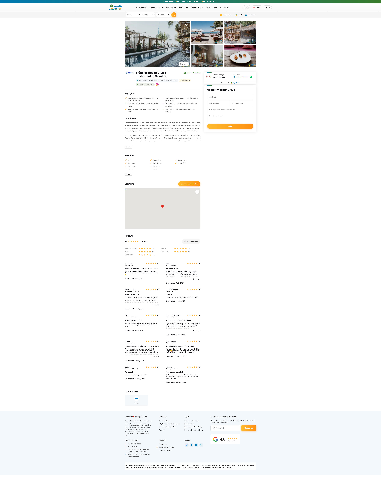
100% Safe (251, 15)
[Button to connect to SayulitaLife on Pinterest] (201, 445)
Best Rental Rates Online (167, 427)
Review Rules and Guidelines (193, 430)
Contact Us (163, 444)
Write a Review (192, 241)
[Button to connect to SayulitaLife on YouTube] (196, 445)
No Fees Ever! (227, 15)
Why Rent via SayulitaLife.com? (169, 424)
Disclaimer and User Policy (193, 427)
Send (230, 126)
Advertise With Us (165, 421)
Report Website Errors (166, 447)
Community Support (165, 450)
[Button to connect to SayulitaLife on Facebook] (191, 445)
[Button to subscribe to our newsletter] (248, 428)
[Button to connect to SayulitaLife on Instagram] (187, 445)
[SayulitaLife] (117, 10)
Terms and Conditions (191, 421)
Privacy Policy (189, 424)
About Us (162, 430)
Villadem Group (219, 77)
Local (240, 15)
